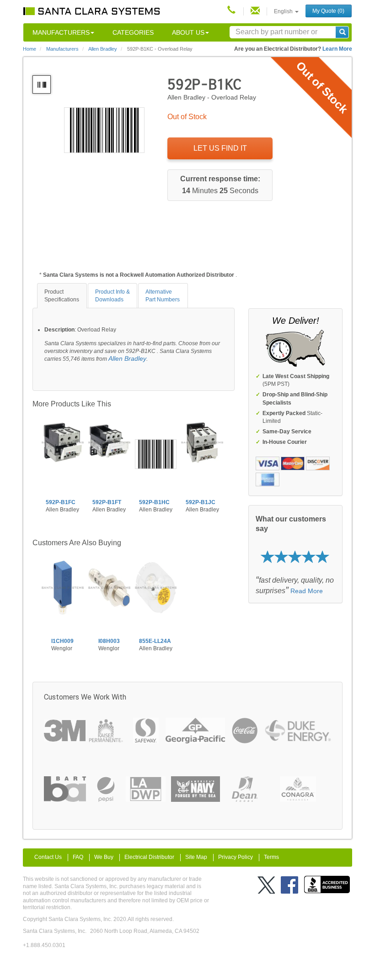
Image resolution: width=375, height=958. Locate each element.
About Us (188, 32)
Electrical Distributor (149, 857)
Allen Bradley (127, 358)
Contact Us (48, 857)
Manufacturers (61, 32)
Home (29, 49)
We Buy (103, 857)
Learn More (337, 49)
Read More (306, 591)
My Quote (328, 11)
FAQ (78, 857)
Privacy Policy (235, 857)
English (284, 11)
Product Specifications (61, 296)
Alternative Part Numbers (162, 296)
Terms (271, 857)
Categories (133, 32)
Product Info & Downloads (112, 296)
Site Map (196, 857)
